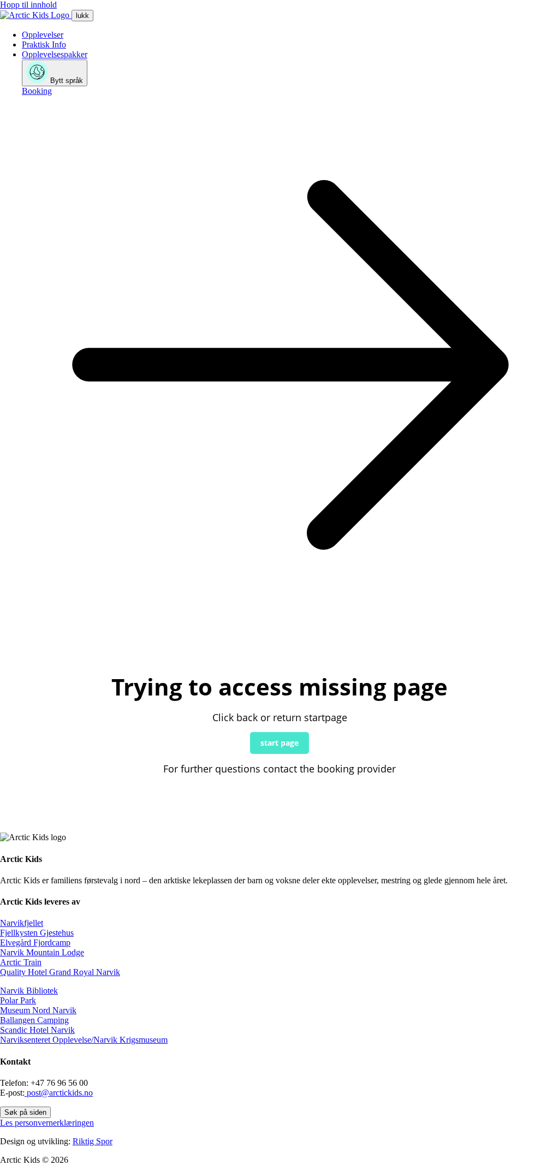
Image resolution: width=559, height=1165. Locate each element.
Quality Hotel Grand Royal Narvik (60, 972)
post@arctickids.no (59, 1092)
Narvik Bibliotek (29, 990)
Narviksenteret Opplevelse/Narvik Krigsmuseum (84, 1039)
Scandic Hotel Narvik (37, 1030)
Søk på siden (25, 1112)
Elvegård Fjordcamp (35, 942)
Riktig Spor (92, 1141)
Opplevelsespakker (54, 54)
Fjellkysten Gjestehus (37, 932)
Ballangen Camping (34, 1020)
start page (279, 743)
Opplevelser (42, 34)
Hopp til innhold (28, 4)
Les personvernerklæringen (47, 1122)
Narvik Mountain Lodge (42, 952)
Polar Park (18, 1000)
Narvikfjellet (21, 923)
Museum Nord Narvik (38, 1010)
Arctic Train (20, 962)
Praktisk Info (44, 44)
